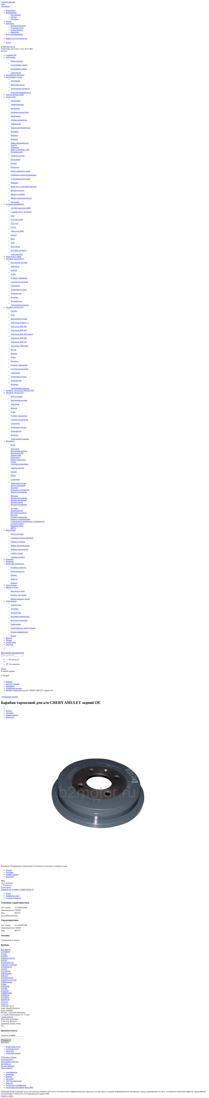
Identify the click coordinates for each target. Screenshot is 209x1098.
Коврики (14, 135)
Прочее (14, 163)
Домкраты (15, 147)
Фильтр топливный (19, 505)
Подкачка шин (17, 152)
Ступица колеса (17, 524)
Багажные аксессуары (20, 112)
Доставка (14, 19)
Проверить (6, 1040)
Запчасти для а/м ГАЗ (14, 307)
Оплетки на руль (17, 156)
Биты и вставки (17, 534)
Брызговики (16, 116)
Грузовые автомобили (15, 204)
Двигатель (15, 266)
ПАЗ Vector (15, 247)
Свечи (13, 462)
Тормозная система (18, 290)
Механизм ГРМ (17, 453)
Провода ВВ (16, 455)
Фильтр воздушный (19, 498)
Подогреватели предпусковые (23, 628)
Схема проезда (17, 30)
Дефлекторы (16, 124)
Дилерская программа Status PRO (19, 1087)
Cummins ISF (11, 55)
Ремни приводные (18, 460)
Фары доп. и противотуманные (24, 187)
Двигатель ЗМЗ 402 (19, 326)
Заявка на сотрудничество (16, 38)
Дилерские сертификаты (16, 1085)
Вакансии (15, 32)
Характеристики (12, 896)
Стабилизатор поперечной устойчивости (28, 521)
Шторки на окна (17, 190)
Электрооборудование (20, 305)
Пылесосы (15, 167)
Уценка (9, 640)
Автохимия (15, 81)
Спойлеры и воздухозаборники (23, 175)
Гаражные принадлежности (22, 538)
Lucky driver (6, 887)
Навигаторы (16, 624)
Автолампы (10, 57)
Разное (13, 636)
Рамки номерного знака (20, 171)
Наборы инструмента (19, 549)
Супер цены (11, 642)
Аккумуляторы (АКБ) (15, 95)
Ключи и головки (18, 542)
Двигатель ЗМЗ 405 (19, 330)
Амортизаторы (17, 511)
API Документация (14, 1081)
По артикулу (14, 660)
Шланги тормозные (19, 492)
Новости (9, 1083)
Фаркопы (14, 183)
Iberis (13, 445)
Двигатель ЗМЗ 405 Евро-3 (22, 334)
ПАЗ (13, 243)
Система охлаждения (19, 282)
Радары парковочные (19, 632)
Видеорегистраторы (19, 620)
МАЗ (13, 239)
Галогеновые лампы (19, 65)
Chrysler (14, 311)
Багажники (15, 108)
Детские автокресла (19, 120)
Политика (10, 1051)
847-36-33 (8, 47)
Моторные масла (18, 85)
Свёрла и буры (17, 553)
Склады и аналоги (13, 898)
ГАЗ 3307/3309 (17, 220)
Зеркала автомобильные (20, 128)
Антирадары (16, 613)
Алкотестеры (16, 605)
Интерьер (15, 132)
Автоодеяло (15, 101)
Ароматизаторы (17, 105)
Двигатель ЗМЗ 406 (19, 338)
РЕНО (13, 476)
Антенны (14, 609)
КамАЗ (13, 235)
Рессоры (14, 515)
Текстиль (9, 644)
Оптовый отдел (17, 28)
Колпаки (14, 139)
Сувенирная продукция (20, 179)
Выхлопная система (19, 263)
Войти (8, 42)
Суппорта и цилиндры (20, 490)
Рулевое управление (19, 278)
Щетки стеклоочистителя (21, 198)
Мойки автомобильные (20, 546)
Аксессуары (11, 97)
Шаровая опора (17, 526)
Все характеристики (9, 915)
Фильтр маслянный (19, 500)
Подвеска (15, 361)
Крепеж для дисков (18, 595)
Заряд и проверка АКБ (20, 150)
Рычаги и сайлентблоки (20, 519)
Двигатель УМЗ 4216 (19, 346)
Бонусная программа (14, 34)
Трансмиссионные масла (21, 92)
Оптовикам (10, 10)
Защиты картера (17, 468)
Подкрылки (15, 160)
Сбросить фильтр (8, 2)
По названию (14, 664)
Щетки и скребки (18, 194)
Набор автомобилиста (20, 143)
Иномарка (10, 1074)
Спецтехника (11, 585)
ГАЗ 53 (13, 227)
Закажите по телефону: (17, 889)
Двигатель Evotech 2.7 (20, 323)
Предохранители (18, 571)
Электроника (11, 601)
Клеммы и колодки (18, 567)
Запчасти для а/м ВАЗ (15, 259)
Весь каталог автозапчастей (12, 653)
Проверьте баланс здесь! (11, 1023)
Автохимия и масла (14, 77)
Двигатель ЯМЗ (17, 231)
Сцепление (15, 286)
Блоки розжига (17, 61)
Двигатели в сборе (13, 257)
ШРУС (13, 528)
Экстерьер (15, 202)
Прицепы (10, 561)
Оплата (14, 17)
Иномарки (10, 441)
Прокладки (15, 457)
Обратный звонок (13, 1053)
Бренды (9, 638)
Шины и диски (12, 587)
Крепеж (14, 270)
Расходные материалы (15, 564)
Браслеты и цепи (18, 591)
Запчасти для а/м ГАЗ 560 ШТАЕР (20, 390)
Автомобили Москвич (15, 75)
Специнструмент (18, 557)
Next (12, 216)
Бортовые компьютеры (20, 616)
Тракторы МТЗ (17, 254)
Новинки (9, 559)
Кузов (13, 274)
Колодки (14, 488)
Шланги (14, 583)
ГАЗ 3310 (14, 223)
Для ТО (14, 145)
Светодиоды (16, 73)
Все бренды (6, 950)
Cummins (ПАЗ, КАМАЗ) (21, 212)
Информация (11, 13)
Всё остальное (16, 396)
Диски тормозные (18, 485)
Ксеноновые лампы (19, 69)
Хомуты (14, 579)
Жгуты (13, 350)
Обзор (8, 894)
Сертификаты (11, 1072)
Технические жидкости (20, 89)
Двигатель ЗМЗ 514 (19, 342)
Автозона (10, 1079)
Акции (8, 21)
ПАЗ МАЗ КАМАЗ (18, 250)
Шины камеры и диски (20, 599)
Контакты (10, 23)
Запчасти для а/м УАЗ (14, 393)
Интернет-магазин (18, 26)
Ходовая (14, 508)
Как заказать (16, 15)
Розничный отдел (13, 1047)
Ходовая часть (16, 301)
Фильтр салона (17, 502)
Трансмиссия (16, 293)
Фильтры (14, 297)
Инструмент (11, 530)
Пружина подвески (19, 513)
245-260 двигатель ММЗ (21, 208)
